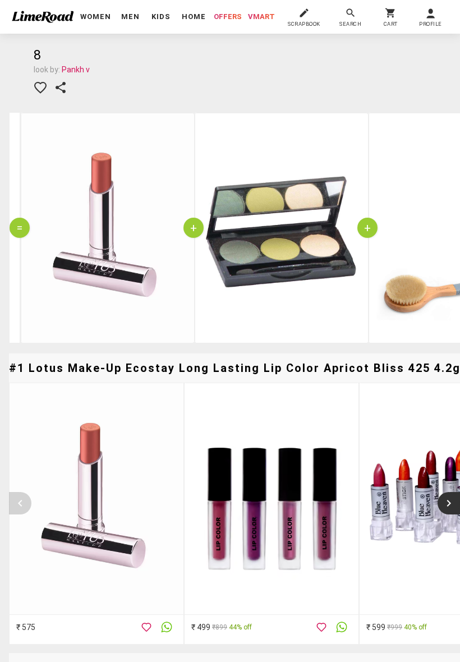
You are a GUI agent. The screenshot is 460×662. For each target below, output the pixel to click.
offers (228, 16)
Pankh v (76, 69)
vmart (261, 16)
